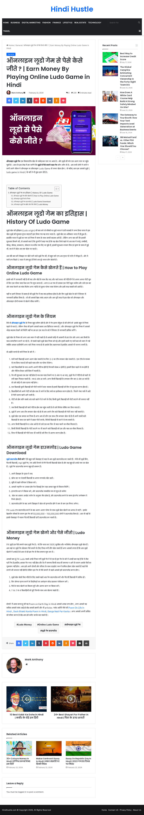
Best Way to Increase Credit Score (128, 56)
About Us (137, 810)
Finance (57, 22)
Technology (94, 22)
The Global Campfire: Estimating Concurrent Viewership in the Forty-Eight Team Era (128, 76)
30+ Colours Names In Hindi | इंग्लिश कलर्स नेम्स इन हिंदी (18, 761)
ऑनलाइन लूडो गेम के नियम (22, 199)
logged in (22, 792)
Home (6, 22)
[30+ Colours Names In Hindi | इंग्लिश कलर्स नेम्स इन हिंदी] (19, 748)
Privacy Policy (125, 810)
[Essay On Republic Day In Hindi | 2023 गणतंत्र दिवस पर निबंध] (78, 748)
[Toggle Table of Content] (55, 188)
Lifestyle (67, 22)
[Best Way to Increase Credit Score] (110, 57)
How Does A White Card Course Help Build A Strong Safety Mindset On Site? (128, 100)
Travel (6, 31)
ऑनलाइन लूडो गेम (73, 624)
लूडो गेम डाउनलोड (49, 630)
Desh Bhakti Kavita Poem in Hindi (29, 611)
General (18, 45)
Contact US (113, 810)
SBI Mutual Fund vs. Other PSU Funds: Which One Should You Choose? (128, 143)
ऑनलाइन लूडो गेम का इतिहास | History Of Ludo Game (31, 193)
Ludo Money (25, 624)
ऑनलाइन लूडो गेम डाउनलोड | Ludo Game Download (32, 201)
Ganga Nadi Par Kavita (58, 611)
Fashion (46, 22)
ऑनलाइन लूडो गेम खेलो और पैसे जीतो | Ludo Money (31, 204)
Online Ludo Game (49, 624)
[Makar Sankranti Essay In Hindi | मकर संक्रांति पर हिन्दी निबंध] (49, 748)
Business (15, 22)
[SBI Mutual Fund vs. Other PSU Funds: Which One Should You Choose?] (110, 141)
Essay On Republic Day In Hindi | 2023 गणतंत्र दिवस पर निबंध (78, 761)
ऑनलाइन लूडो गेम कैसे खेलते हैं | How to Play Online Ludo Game (36, 196)
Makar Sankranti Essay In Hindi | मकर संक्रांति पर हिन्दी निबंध (47, 761)
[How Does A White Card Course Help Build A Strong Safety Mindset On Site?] (110, 96)
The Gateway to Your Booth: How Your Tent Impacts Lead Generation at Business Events (128, 122)
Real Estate (80, 22)
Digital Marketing (31, 22)
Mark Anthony (17, 93)
